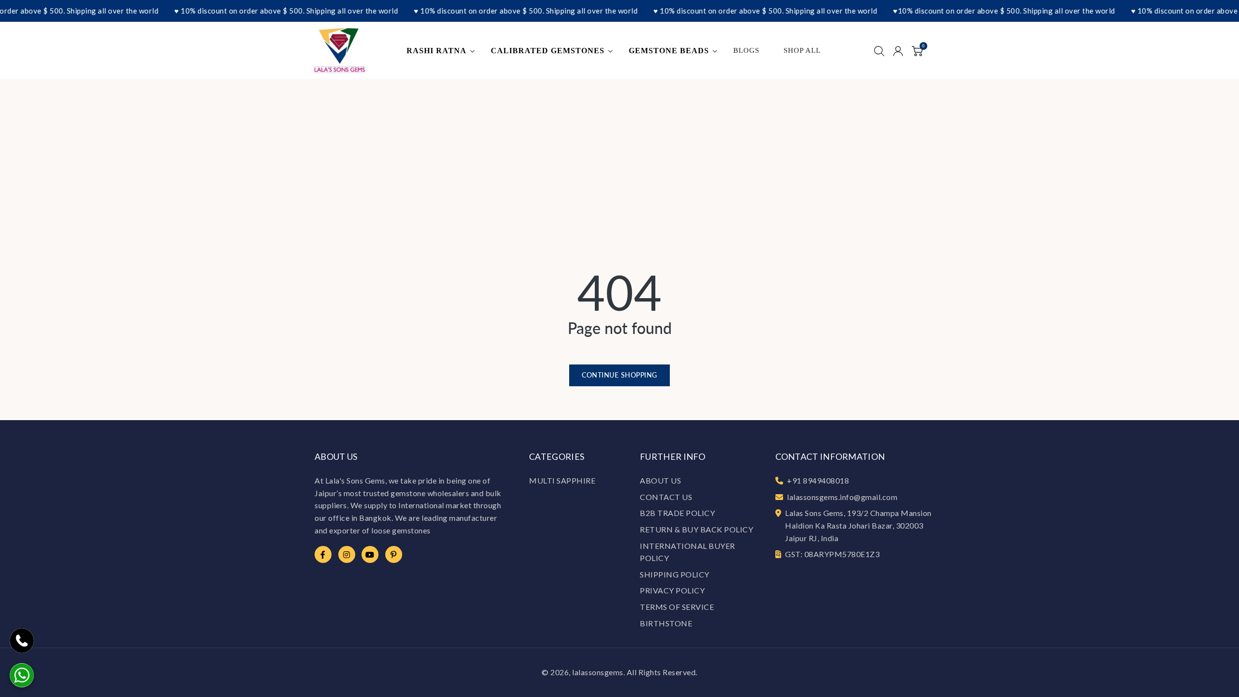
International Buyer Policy (687, 552)
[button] (443, 51)
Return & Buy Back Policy (696, 529)
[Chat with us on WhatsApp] (22, 675)
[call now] (22, 640)
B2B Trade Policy (677, 512)
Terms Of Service (677, 606)
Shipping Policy (675, 574)
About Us (660, 480)
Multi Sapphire (562, 480)
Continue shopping (619, 375)
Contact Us (666, 496)
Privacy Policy (672, 590)
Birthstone (666, 623)
